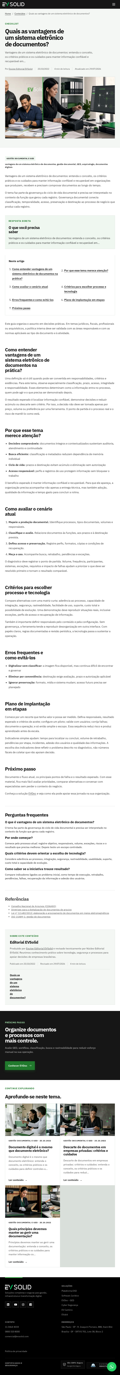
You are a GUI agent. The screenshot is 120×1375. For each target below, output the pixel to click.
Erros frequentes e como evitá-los (32, 300)
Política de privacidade (16, 1351)
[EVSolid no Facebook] (31, 1304)
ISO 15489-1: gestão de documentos (30, 916)
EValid (65, 1314)
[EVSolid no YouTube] (15, 1304)
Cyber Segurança (70, 1304)
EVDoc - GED (68, 1300)
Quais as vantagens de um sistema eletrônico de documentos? (18, 986)
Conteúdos (20, 13)
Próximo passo (21, 308)
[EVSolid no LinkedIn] (8, 1304)
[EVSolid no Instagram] (23, 1304)
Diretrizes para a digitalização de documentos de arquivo (41, 909)
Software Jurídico (70, 1295)
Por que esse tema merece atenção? (86, 270)
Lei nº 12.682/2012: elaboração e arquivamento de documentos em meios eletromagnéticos (60, 913)
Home (8, 13)
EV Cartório (67, 1309)
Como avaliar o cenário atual (30, 286)
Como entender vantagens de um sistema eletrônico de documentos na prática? (35, 273)
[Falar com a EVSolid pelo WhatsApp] (111, 1366)
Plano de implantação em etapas (84, 300)
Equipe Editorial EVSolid (20, 68)
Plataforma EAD (69, 1290)
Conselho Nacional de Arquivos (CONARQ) (33, 906)
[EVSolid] (13, 4)
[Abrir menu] (114, 4)
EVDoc (32, 793)
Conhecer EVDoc (17, 1065)
